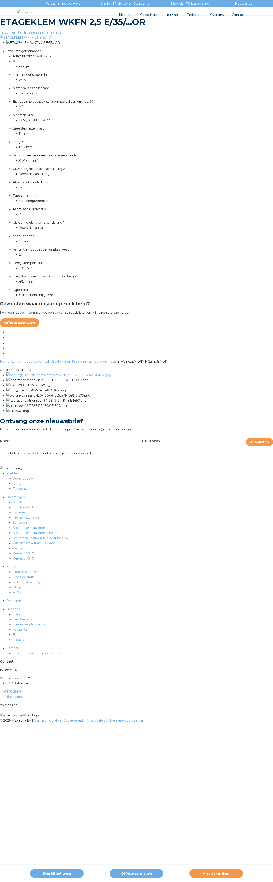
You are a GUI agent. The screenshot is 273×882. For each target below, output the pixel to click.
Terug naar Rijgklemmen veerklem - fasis (30, 32)
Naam (4, 441)
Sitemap (40, 720)
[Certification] (58, 375)
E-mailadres (151, 441)
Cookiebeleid (74, 720)
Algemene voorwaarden (126, 720)
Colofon (55, 720)
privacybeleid (32, 453)
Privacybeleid (96, 720)
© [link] (1, 720)
